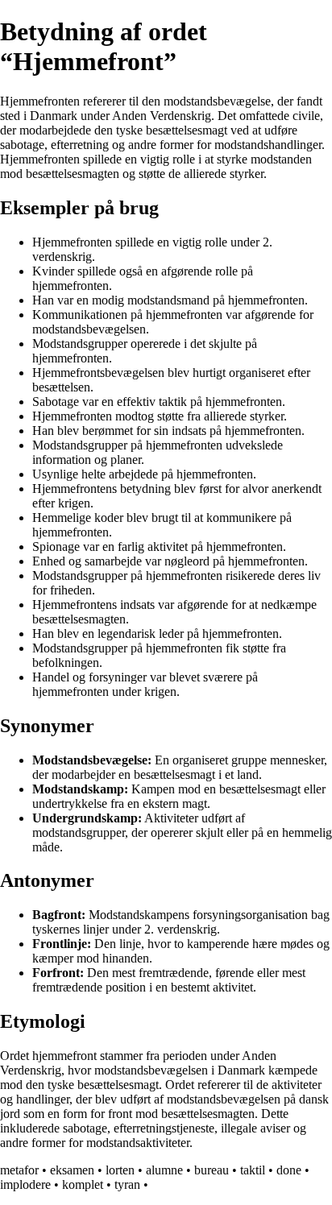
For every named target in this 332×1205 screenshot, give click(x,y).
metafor (19, 1170)
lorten (120, 1170)
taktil (252, 1170)
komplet (82, 1184)
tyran (127, 1184)
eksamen (72, 1170)
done (288, 1170)
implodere (25, 1184)
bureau (211, 1170)
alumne (164, 1170)
